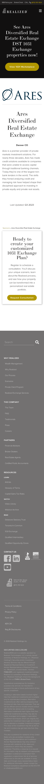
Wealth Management (13, 364)
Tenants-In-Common (13, 525)
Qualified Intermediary (14, 537)
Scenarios (9, 381)
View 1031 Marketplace (22, 67)
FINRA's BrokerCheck (22, 679)
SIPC (10, 672)
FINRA (6, 672)
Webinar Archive (12, 510)
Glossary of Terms (12, 488)
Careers (8, 431)
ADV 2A (8, 624)
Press (7, 425)
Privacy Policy (10, 612)
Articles (8, 482)
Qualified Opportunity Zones (16, 543)
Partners (9, 440)
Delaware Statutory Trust (15, 520)
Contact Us (10, 552)
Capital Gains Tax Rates (14, 494)
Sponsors (6, 228)
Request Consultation (22, 298)
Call (26, 2)
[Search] (37, 342)
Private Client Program (14, 387)
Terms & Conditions (13, 606)
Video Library (10, 504)
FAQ (7, 413)
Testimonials (10, 419)
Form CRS (9, 618)
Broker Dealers (11, 451)
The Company (11, 402)
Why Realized (11, 358)
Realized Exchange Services (17, 393)
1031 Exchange (11, 531)
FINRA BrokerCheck (18, 2)
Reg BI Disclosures (13, 629)
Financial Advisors (12, 446)
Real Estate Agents (13, 457)
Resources (10, 472)
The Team (9, 408)
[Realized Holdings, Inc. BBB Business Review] (27, 556)
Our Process (10, 375)
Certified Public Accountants (16, 463)
